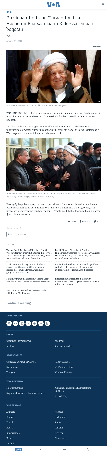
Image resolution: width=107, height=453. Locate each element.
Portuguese (60, 417)
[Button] (97, 46)
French (10, 422)
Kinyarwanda (13, 433)
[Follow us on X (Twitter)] (28, 323)
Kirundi (10, 438)
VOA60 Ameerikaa (64, 367)
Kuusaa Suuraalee (63, 346)
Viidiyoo (10, 372)
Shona (58, 422)
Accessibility (61, 396)
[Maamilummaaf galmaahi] (41, 323)
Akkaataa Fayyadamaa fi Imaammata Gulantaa (73, 389)
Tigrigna (59, 433)
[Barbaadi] (88, 449)
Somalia (59, 428)
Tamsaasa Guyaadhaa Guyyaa (21, 362)
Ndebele (59, 412)
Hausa (9, 428)
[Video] (64, 449)
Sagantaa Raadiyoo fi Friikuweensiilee (25, 393)
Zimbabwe (60, 438)
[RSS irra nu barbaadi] (47, 323)
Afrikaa (10, 346)
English (10, 417)
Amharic (10, 412)
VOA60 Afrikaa (62, 362)
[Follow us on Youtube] (15, 323)
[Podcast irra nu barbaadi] (34, 323)
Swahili (10, 443)
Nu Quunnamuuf (14, 388)
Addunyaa (60, 341)
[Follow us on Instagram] (21, 323)
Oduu (9, 12)
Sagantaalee (12, 367)
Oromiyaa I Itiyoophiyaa (18, 341)
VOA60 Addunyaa (63, 372)
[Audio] (41, 449)
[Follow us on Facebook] (9, 323)
